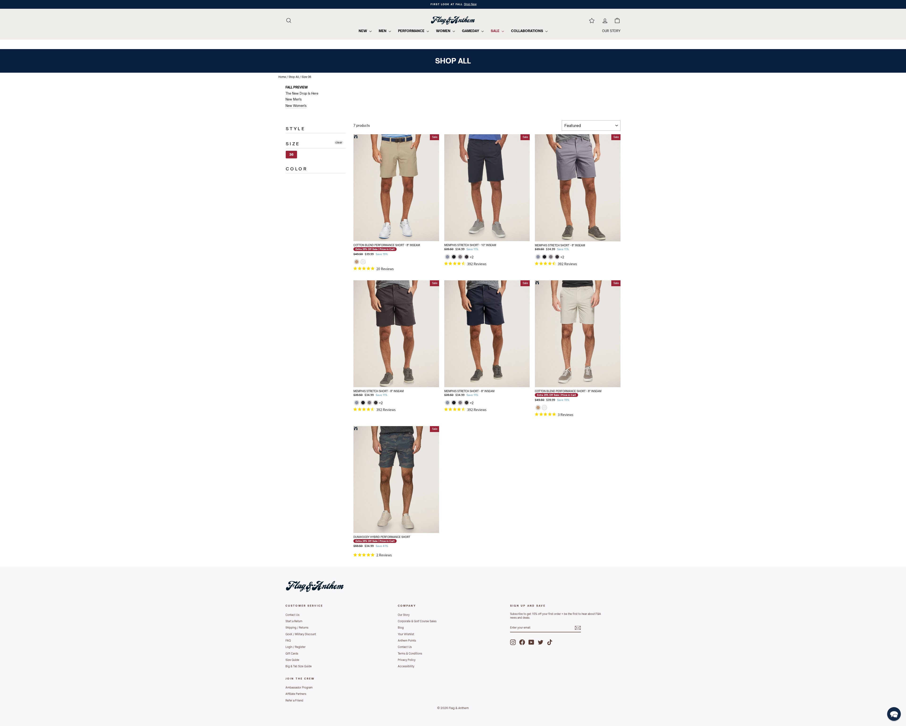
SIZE (293, 143)
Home (282, 77)
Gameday (471, 31)
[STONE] (363, 262)
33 (514, 208)
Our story (611, 31)
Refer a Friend (294, 700)
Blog (401, 627)
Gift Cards (291, 653)
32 (368, 220)
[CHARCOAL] (466, 257)
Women (443, 31)
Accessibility (406, 666)
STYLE (295, 128)
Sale (495, 31)
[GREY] (447, 257)
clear (338, 142)
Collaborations (527, 31)
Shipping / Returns (296, 627)
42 (424, 232)
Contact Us (292, 615)
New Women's (295, 106)
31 (477, 208)
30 (459, 208)
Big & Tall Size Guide (298, 666)
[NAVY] (454, 257)
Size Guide (292, 660)
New (363, 31)
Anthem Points (407, 640)
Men (383, 31)
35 (477, 366)
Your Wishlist (406, 634)
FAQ (288, 640)
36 (291, 154)
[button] (894, 714)
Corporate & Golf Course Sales (417, 621)
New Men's (293, 99)
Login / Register (295, 647)
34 (459, 220)
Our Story (404, 615)
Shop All (294, 77)
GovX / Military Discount (300, 634)
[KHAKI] (356, 262)
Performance (411, 31)
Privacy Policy (406, 660)
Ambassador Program (299, 687)
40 (405, 232)
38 (387, 232)
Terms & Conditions (410, 653)
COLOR (296, 168)
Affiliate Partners (295, 694)
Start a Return (293, 621)
